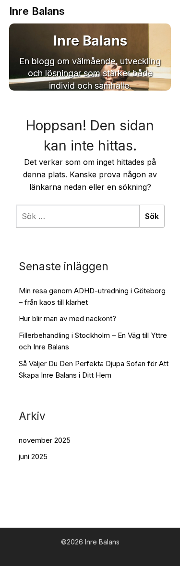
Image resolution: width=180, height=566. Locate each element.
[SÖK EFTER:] (77, 216)
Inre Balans (37, 11)
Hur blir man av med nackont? (67, 318)
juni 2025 (33, 456)
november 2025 (45, 440)
